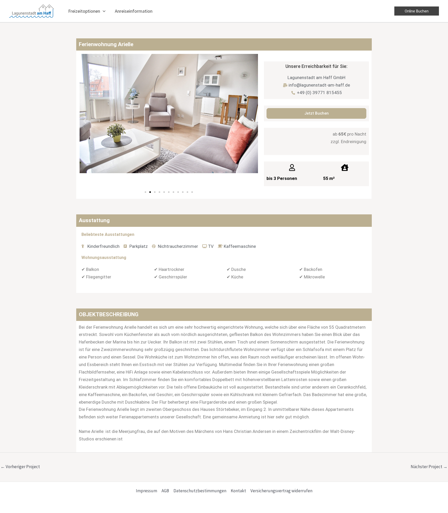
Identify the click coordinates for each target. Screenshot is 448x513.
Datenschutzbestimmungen (199, 491)
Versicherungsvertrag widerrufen (281, 491)
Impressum (146, 491)
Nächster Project (429, 466)
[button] (103, 11)
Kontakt (238, 491)
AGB (165, 491)
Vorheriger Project (20, 466)
